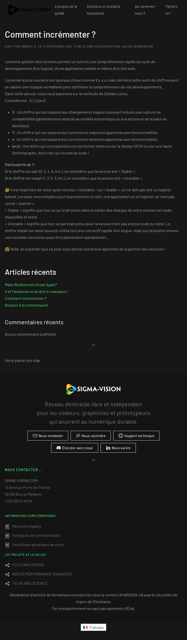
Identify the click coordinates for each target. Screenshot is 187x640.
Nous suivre (121, 447)
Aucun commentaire (138, 46)
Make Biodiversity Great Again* (31, 284)
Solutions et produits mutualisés (103, 9)
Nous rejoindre (94, 435)
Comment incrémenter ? (50, 34)
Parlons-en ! (172, 9)
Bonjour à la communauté (26, 305)
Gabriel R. (29, 46)
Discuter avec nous (77, 447)
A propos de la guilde (66, 9)
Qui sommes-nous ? (145, 9)
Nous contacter (51, 435)
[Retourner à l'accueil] (30, 9)
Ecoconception (107, 46)
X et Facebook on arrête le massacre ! (36, 291)
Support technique (139, 435)
